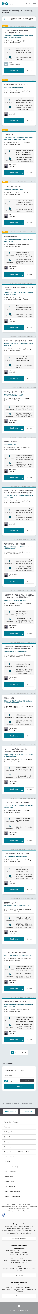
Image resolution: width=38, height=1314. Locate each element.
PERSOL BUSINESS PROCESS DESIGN (18, 1228)
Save (30, 70)
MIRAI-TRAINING (21, 1268)
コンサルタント (8, 134)
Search (19, 1086)
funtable (27, 1251)
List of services (19, 1275)
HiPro (20, 1270)
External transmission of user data (19, 1211)
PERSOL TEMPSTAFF (25, 1226)
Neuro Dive (31, 1268)
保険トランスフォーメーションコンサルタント (18, 1001)
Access (19, 1204)
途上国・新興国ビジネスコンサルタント (16, 84)
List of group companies (19, 1238)
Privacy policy (22, 1206)
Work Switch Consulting (23, 1287)
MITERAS (16, 1289)
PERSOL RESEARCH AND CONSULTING (19, 1233)
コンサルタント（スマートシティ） (14, 186)
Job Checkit (19, 1251)
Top (3, 1103)
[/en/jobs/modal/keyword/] (19, 1075)
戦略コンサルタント (10, 698)
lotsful (4, 1268)
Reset (27, 1080)
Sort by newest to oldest (29, 19)
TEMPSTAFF (9, 1251)
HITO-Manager (6, 1289)
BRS (24, 1260)
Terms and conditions (8, 1206)
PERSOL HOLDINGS (10, 1226)
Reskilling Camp (31, 1289)
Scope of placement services (19, 1209)
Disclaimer (33, 1206)
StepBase (20, 1291)
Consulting (16, 1103)
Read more (14, 71)
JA (26, 3)
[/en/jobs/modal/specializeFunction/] (11, 1070)
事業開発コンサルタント (11, 903)
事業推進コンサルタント (11, 441)
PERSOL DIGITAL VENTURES (18, 1232)
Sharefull (11, 1268)
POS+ (22, 1289)
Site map (28, 1204)
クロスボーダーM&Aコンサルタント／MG (16, 853)
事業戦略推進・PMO (10, 236)
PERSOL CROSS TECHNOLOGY (11, 1230)
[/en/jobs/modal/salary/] (27, 1070)
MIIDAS (30, 1260)
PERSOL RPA (10, 1287)
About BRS (11, 1204)
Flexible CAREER (14, 1252)
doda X (25, 1262)
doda (5, 1260)
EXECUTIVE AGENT (15, 1260)
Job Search (8, 1103)
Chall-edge (24, 1252)
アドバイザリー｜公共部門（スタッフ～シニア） (18, 341)
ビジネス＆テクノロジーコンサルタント (16, 952)
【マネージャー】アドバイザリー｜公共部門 (17, 802)
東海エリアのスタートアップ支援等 (14, 544)
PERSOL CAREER (28, 1230)
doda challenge (15, 1262)
